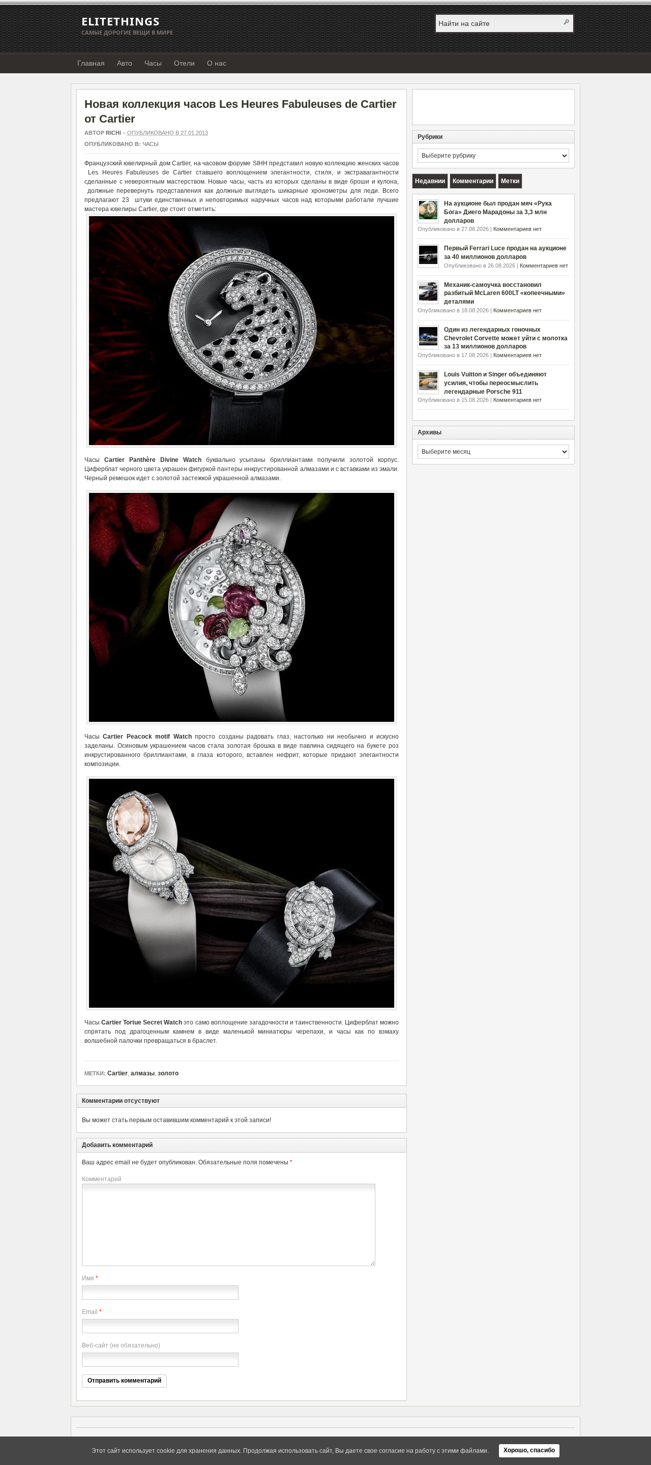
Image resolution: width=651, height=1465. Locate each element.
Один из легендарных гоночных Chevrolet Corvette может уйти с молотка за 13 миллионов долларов (506, 338)
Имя (88, 1278)
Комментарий (102, 1179)
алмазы (143, 1073)
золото (168, 1073)
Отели (184, 63)
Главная (91, 63)
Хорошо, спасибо (529, 1450)
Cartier (117, 1073)
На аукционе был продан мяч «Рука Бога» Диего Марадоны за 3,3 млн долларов (498, 212)
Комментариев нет (517, 229)
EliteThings (120, 20)
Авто (124, 63)
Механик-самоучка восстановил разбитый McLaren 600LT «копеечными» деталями (504, 293)
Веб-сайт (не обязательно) (121, 1345)
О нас (216, 63)
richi (113, 133)
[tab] (430, 181)
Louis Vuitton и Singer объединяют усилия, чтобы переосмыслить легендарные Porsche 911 (495, 383)
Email (90, 1311)
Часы (153, 63)
